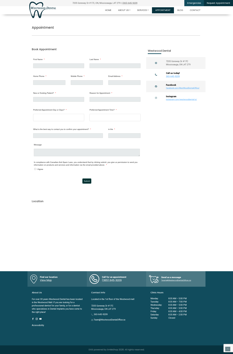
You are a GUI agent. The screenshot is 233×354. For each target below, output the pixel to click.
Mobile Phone (77, 76)
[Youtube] (40, 318)
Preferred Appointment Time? (103, 110)
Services (142, 10)
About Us (123, 10)
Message (38, 145)
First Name (38, 59)
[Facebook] (33, 318)
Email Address (115, 76)
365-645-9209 (173, 76)
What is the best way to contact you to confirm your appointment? (62, 129)
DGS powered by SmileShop (103, 349)
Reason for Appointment (101, 93)
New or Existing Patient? (44, 93)
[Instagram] (37, 318)
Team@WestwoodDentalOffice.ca (176, 280)
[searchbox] (59, 117)
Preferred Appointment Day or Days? (49, 110)
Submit (87, 181)
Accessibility (38, 325)
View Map (46, 280)
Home (108, 10)
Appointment (163, 10)
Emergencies (194, 3)
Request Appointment (218, 3)
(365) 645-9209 (112, 280)
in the (111, 129)
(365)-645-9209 (129, 3)
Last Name (95, 59)
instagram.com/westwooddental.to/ (181, 99)
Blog (180, 10)
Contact (195, 10)
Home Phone (39, 76)
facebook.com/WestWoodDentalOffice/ (183, 88)
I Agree (40, 169)
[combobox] (58, 117)
